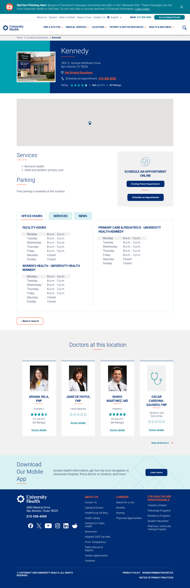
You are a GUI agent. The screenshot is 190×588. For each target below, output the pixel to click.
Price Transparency (95, 542)
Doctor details (39, 430)
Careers (53, 17)
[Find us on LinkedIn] (66, 526)
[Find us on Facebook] (30, 526)
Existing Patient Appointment (145, 184)
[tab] (32, 216)
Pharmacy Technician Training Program (159, 528)
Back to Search (30, 321)
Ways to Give (84, 17)
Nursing (120, 512)
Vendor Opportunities (96, 555)
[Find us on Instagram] (57, 526)
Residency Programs (159, 515)
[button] (89, 123)
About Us (42, 17)
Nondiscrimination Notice (157, 572)
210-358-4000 (144, 17)
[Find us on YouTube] (48, 526)
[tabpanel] (95, 266)
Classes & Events (94, 507)
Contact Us (99, 17)
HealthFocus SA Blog (96, 512)
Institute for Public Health (95, 525)
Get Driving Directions (79, 72)
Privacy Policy (131, 572)
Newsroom (91, 531)
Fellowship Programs (159, 510)
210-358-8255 (107, 78)
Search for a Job (125, 502)
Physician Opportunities (129, 518)
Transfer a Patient (157, 505)
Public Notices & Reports (94, 549)
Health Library (92, 518)
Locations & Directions (37, 37)
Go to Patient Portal (169, 17)
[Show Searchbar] (184, 28)
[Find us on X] (39, 526)
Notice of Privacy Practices (156, 577)
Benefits (120, 507)
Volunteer (90, 560)
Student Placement (158, 521)
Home (20, 37)
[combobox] (114, 17)
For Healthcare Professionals (159, 498)
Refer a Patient (67, 17)
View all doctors (160, 442)
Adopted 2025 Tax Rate (97, 536)
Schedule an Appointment (145, 197)
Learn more (142, 8)
